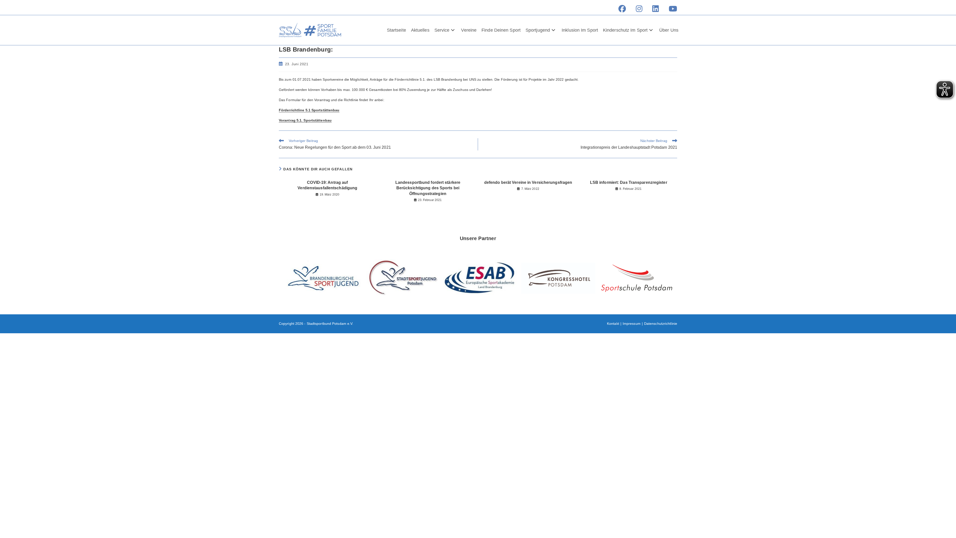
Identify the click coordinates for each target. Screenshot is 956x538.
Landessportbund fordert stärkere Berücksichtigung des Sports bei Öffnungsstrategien (427, 188)
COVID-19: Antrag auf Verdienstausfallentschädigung (327, 185)
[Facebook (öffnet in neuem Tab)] (622, 8)
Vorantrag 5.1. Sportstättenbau (305, 120)
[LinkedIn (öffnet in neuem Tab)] (655, 8)
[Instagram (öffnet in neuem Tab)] (639, 8)
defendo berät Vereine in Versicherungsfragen (528, 182)
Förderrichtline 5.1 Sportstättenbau (309, 110)
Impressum (632, 324)
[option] (322, 278)
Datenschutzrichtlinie (660, 324)
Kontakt (613, 324)
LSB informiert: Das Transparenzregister (628, 182)
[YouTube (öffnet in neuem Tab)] (670, 8)
